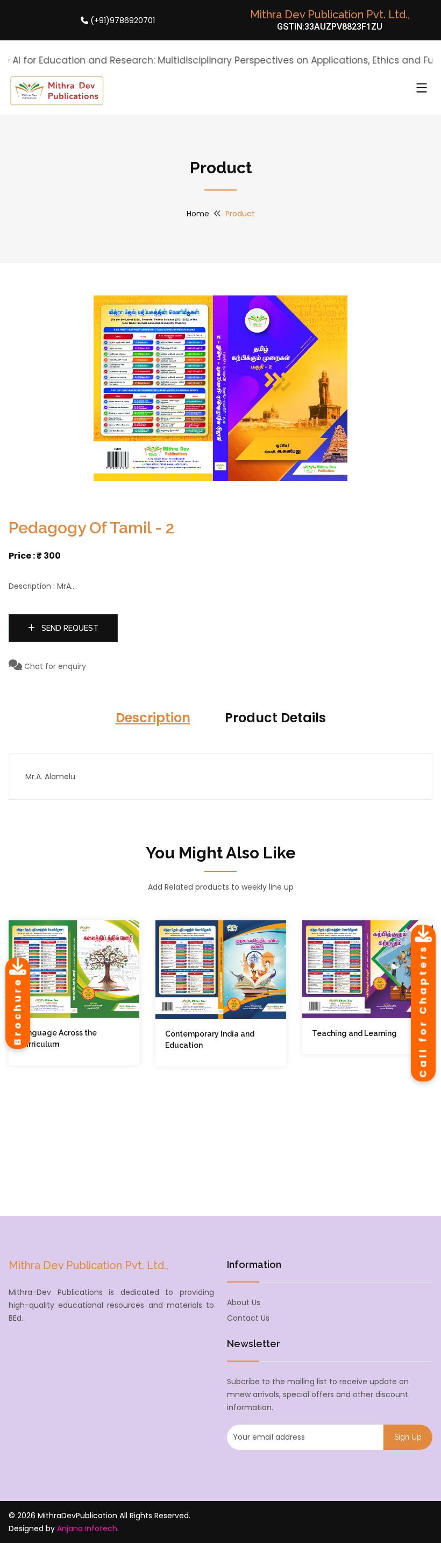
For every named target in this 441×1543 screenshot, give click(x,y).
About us (243, 1302)
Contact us (248, 1318)
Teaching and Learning (354, 1033)
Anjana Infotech (87, 1528)
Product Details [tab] (275, 718)
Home (198, 213)
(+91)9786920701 (121, 20)
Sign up (408, 1437)
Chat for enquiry (54, 666)
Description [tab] (153, 718)
